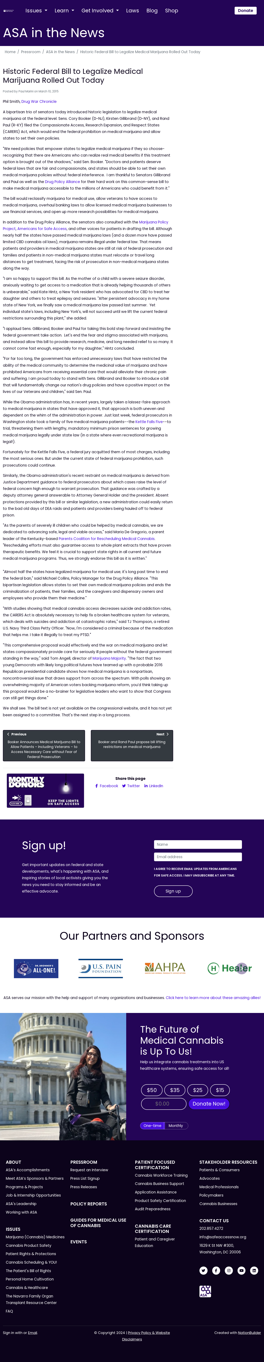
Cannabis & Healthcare (27, 1287)
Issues (34, 10)
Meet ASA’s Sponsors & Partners (35, 1178)
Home (10, 52)
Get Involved (98, 10)
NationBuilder (249, 1332)
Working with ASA (21, 1212)
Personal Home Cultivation (30, 1279)
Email (32, 1332)
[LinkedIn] (254, 1270)
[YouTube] (242, 1270)
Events (78, 1242)
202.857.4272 (211, 1228)
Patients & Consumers (219, 1170)
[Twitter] (203, 1270)
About (13, 1162)
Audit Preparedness (152, 1209)
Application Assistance (156, 1192)
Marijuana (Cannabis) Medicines (35, 1237)
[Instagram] (229, 1270)
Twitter (133, 786)
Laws (132, 10)
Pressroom (31, 52)
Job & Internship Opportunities (33, 1195)
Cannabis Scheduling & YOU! (31, 1262)
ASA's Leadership (21, 1203)
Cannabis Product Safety (28, 1245)
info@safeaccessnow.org (222, 1237)
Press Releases (83, 1187)
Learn (62, 10)
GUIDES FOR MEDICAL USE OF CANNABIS (98, 1222)
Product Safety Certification (160, 1200)
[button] (22, 968)
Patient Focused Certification (155, 1164)
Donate (245, 10)
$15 (220, 1090)
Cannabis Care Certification (153, 1228)
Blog (152, 10)
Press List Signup (85, 1178)
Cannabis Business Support (159, 1183)
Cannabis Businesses (218, 1203)
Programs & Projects (24, 1187)
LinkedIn (155, 786)
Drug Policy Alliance (62, 181)
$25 (198, 1090)
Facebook (108, 786)
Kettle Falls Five (149, 421)
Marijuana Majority (109, 658)
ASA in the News (60, 52)
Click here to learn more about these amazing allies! (213, 997)
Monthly (176, 1125)
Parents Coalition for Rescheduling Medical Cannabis (107, 538)
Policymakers (211, 1195)
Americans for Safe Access (42, 228)
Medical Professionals (219, 1187)
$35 (175, 1090)
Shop (171, 10)
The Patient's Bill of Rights (28, 1270)
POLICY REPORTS (88, 1204)
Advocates (209, 1178)
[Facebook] (216, 1270)
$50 (152, 1090)
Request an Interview (89, 1170)
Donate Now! (209, 1103)
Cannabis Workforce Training (161, 1175)
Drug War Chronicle (39, 101)
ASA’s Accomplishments (28, 1170)
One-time (152, 1125)
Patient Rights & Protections (31, 1253)
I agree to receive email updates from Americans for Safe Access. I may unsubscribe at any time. (195, 872)
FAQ (9, 1311)
